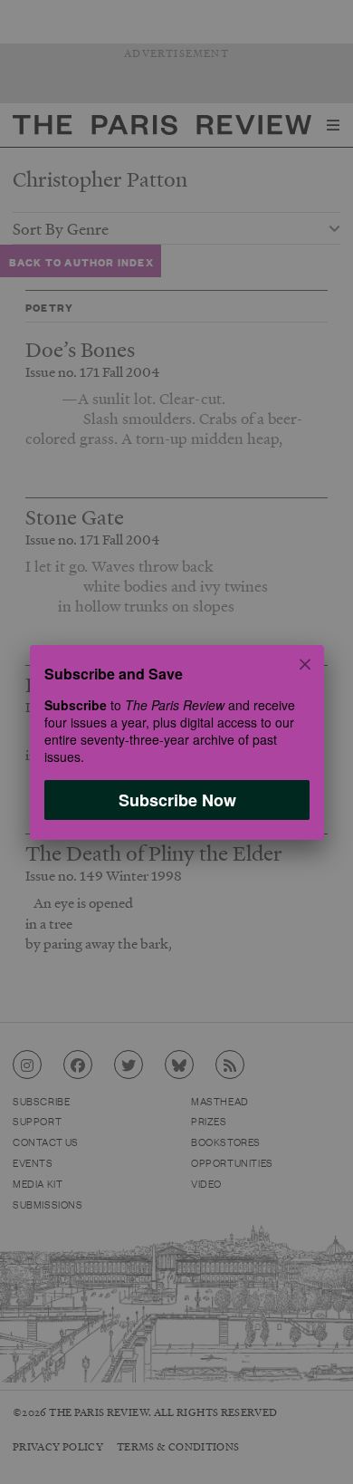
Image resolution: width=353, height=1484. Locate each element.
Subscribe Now (176, 799)
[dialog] (176, 742)
